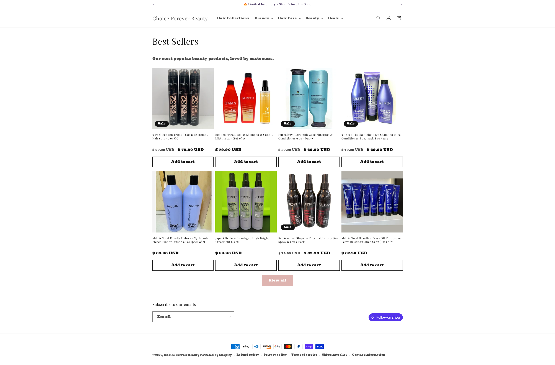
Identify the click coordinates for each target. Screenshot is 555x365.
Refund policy (248, 355)
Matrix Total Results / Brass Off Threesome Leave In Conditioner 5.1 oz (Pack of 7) (371, 240)
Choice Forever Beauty (182, 355)
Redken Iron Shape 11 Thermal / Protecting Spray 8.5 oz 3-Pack (308, 240)
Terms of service (304, 355)
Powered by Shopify (216, 355)
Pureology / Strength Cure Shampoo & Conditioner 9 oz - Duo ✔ (305, 136)
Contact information (368, 355)
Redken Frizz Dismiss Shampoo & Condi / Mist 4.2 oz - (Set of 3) (244, 136)
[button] (263, 18)
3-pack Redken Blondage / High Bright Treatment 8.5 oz (242, 240)
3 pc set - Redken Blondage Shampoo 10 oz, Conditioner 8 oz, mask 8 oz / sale (371, 136)
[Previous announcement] (153, 4)
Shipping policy (335, 355)
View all (277, 280)
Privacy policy (275, 355)
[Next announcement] (401, 4)
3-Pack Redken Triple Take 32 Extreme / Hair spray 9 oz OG (180, 136)
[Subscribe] (229, 316)
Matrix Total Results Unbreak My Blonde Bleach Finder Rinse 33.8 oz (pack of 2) (180, 240)
